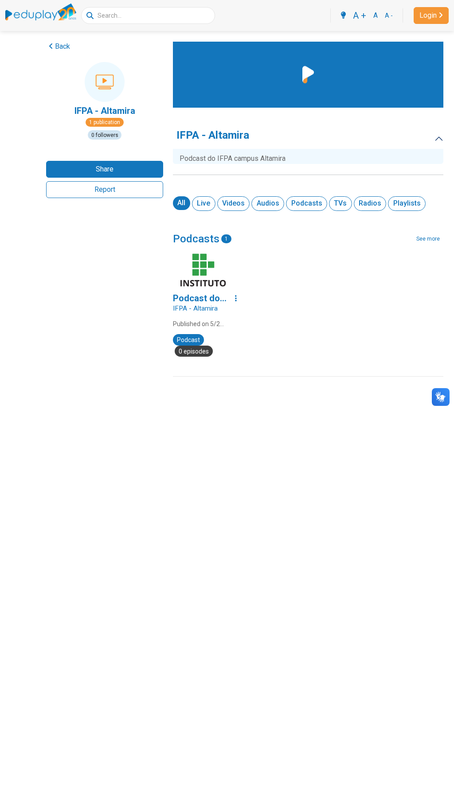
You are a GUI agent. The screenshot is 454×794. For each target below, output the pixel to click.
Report (104, 189)
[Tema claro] (343, 15)
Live (203, 203)
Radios (370, 203)
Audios (268, 203)
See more (428, 239)
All (181, 202)
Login (428, 15)
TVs (340, 203)
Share (105, 169)
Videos (233, 203)
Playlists (407, 203)
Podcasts (306, 203)
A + (359, 15)
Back (62, 46)
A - (389, 15)
